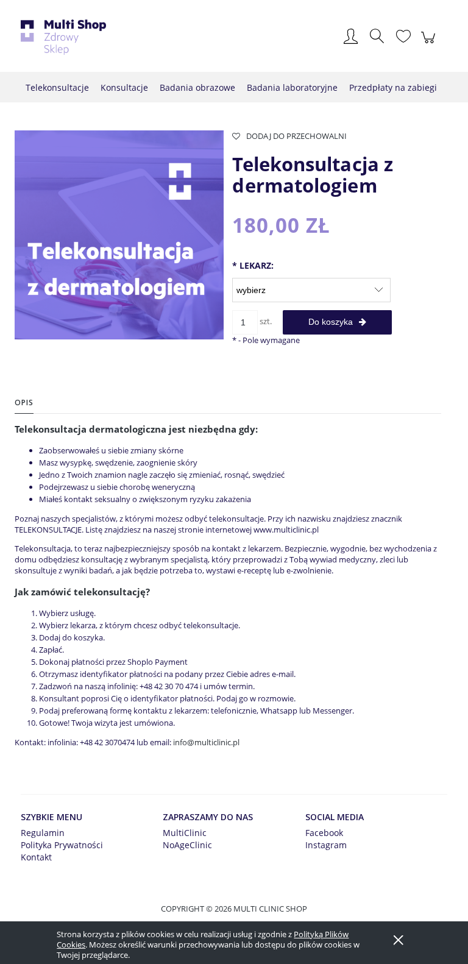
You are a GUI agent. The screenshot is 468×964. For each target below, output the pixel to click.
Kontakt (36, 857)
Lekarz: (253, 265)
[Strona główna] (63, 37)
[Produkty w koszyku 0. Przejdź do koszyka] (430, 43)
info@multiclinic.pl (206, 742)
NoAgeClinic (187, 845)
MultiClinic (185, 832)
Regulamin (43, 832)
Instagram (326, 845)
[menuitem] (57, 87)
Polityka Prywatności (62, 845)
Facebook (324, 832)
